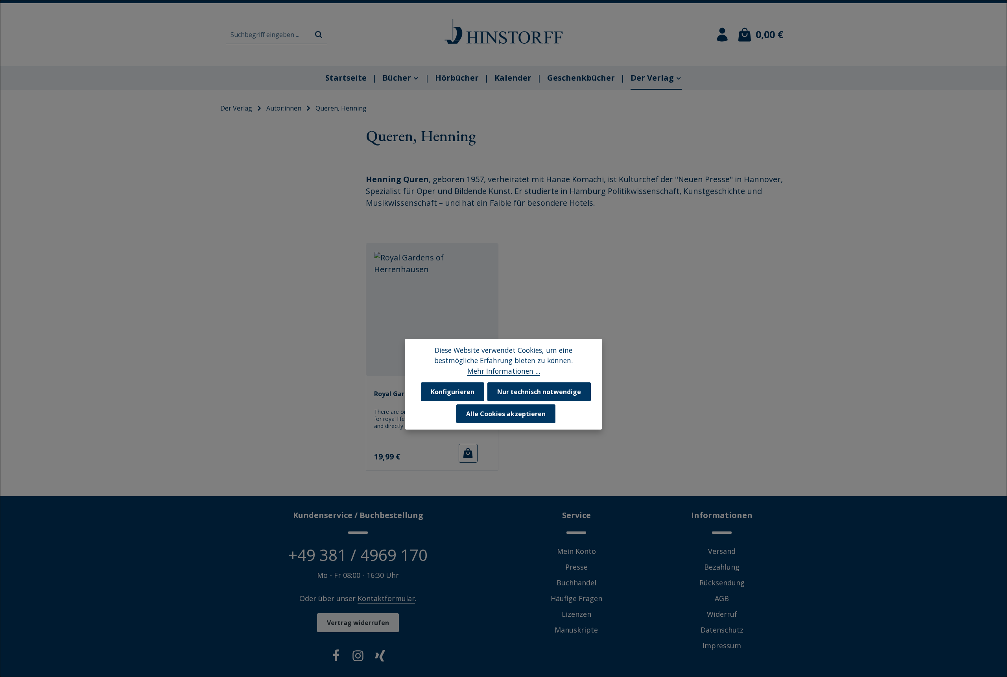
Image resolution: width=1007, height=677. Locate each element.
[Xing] (380, 657)
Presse (576, 567)
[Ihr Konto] (722, 34)
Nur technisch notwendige (539, 391)
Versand (722, 551)
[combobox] (268, 35)
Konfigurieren (452, 391)
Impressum (722, 645)
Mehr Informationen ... (503, 370)
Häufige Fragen (576, 598)
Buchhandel (576, 582)
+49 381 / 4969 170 (358, 555)
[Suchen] (318, 35)
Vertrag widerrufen (358, 622)
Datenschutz (722, 630)
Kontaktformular (386, 598)
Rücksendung (722, 582)
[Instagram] (358, 657)
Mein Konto (576, 551)
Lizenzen (576, 614)
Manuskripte (576, 630)
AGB (722, 598)
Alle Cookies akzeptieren (506, 413)
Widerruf (722, 614)
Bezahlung (722, 567)
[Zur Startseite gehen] (503, 31)
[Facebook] (336, 657)
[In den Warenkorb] (468, 453)
